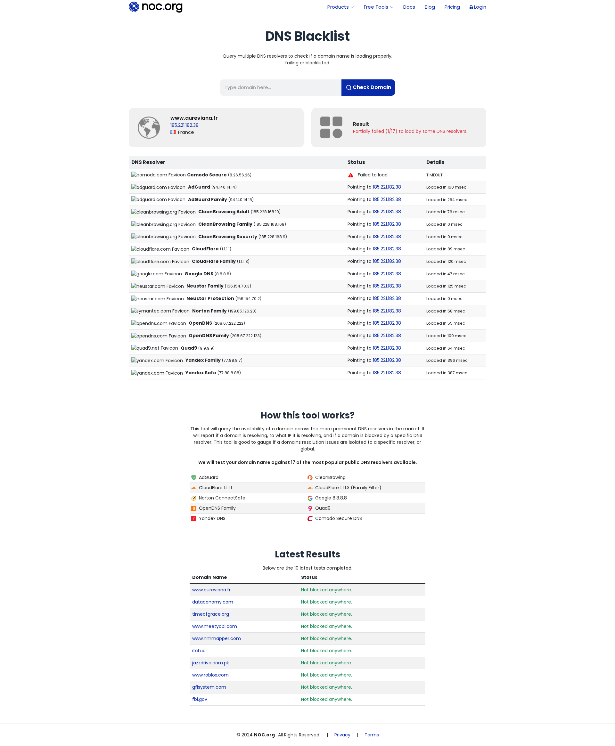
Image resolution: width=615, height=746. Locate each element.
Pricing (452, 7)
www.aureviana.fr (194, 118)
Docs (409, 7)
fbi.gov (199, 699)
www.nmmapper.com (216, 638)
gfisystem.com (209, 687)
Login (480, 7)
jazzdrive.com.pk (210, 663)
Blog (430, 7)
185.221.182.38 (387, 187)
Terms (372, 735)
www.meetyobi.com (214, 626)
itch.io (199, 650)
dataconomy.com (212, 602)
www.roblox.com (210, 675)
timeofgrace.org (210, 614)
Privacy (342, 735)
